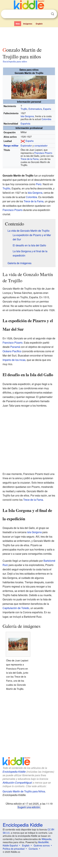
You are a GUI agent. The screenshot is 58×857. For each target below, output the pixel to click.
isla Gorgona (34, 532)
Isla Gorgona (27, 116)
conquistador (41, 145)
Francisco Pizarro (43, 152)
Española (25, 123)
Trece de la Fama (30, 159)
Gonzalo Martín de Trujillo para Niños (24, 791)
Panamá (15, 347)
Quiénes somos (42, 845)
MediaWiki (43, 842)
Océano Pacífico (12, 351)
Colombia (46, 119)
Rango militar (11, 145)
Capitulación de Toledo (16, 608)
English (39, 23)
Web (18, 23)
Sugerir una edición (29, 807)
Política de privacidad (13, 848)
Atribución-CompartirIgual (17, 782)
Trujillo (24, 108)
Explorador (26, 145)
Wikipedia (46, 839)
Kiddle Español (10, 845)
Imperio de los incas (14, 360)
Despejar (46, 14)
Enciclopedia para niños (15, 61)
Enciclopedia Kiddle (14, 771)
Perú (38, 184)
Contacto (33, 848)
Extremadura (35, 108)
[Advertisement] (29, 36)
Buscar (52, 14)
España (47, 108)
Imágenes (27, 23)
